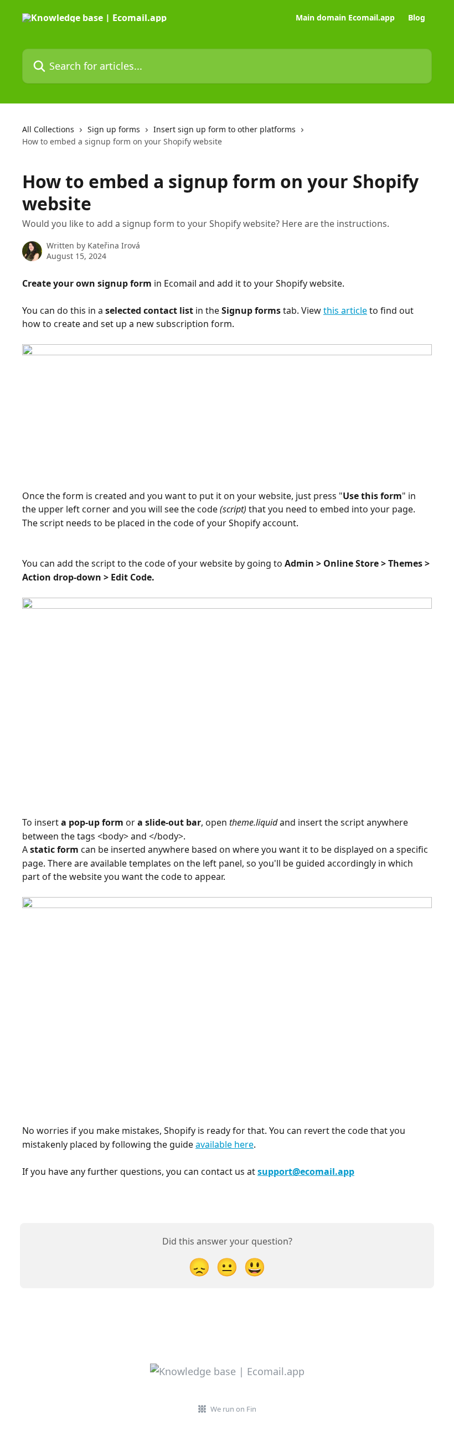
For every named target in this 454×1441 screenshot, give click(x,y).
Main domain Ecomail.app (345, 18)
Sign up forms (113, 129)
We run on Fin (233, 1409)
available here (224, 1144)
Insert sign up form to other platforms (224, 129)
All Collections (48, 129)
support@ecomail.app (305, 1171)
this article (345, 310)
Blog (416, 18)
